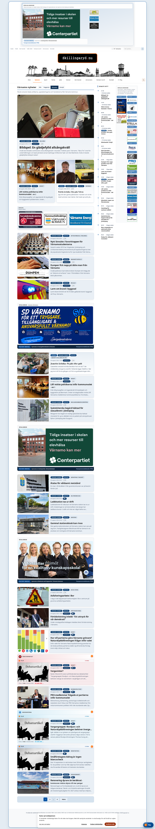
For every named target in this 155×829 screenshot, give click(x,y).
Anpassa (84, 824)
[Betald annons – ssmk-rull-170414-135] (132, 205)
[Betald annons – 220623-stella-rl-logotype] (132, 123)
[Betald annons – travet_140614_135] (132, 156)
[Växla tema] (143, 80)
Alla (40, 87)
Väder (12, 49)
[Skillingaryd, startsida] (77, 58)
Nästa (64, 799)
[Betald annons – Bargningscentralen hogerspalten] (132, 131)
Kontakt (52, 49)
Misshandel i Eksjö (107, 142)
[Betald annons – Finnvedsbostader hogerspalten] (132, 139)
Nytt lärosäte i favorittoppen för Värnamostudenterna (107, 153)
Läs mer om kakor (44, 824)
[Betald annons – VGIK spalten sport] (132, 210)
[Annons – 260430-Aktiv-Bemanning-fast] (94, 12)
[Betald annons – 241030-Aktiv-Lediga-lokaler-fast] (121, 118)
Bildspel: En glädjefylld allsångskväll (105, 97)
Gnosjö (62, 87)
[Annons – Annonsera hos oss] (121, 106)
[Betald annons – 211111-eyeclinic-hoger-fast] (132, 116)
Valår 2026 (29, 49)
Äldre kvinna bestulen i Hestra (106, 107)
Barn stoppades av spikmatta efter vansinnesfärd (107, 229)
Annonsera (46, 49)
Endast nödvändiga (96, 824)
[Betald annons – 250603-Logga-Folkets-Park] (132, 100)
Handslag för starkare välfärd (106, 209)
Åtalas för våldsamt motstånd (107, 238)
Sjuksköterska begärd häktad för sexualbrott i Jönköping (106, 218)
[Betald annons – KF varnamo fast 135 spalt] (132, 191)
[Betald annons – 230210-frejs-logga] (132, 148)
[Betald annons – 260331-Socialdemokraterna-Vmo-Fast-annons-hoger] (132, 179)
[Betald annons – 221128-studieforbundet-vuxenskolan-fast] (132, 167)
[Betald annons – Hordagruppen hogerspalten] (132, 219)
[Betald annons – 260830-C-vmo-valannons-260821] (55, 23)
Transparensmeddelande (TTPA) (31, 42)
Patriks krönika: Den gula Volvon (106, 132)
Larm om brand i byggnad (106, 172)
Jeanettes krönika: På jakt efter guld (107, 181)
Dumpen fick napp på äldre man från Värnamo (107, 163)
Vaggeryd (46, 87)
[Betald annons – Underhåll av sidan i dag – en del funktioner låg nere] (56, 219)
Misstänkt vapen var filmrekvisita (107, 201)
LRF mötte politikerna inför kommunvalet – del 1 (107, 191)
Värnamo (54, 87)
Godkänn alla (110, 824)
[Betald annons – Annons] (31, 219)
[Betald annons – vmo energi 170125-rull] (132, 197)
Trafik (16, 49)
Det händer (22, 49)
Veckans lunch (37, 49)
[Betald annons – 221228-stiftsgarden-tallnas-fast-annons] (132, 108)
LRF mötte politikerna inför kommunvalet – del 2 (107, 119)
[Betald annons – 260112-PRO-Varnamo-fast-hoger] (132, 161)
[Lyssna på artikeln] (92, 656)
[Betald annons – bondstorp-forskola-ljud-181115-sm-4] (94, 25)
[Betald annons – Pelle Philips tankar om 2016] (94, 19)
